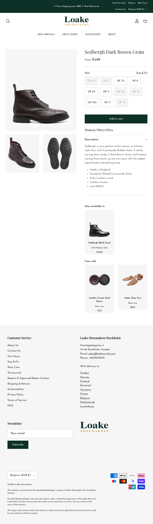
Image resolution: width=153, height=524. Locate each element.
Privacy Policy (15, 394)
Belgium (85, 398)
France (84, 394)
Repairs (131, 3)
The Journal (14, 372)
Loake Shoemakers (23, 485)
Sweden (84, 373)
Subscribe (18, 444)
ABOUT (112, 34)
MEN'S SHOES (70, 34)
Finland (84, 381)
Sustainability (15, 389)
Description (91, 139)
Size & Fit (13, 361)
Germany (85, 389)
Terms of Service (16, 400)
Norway (84, 377)
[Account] (136, 21)
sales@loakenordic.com (101, 353)
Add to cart (116, 118)
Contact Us (120, 9)
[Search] (8, 21)
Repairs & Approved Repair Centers (28, 378)
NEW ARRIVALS (46, 34)
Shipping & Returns (18, 383)
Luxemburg (87, 406)
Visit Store (13, 356)
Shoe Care (142, 3)
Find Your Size (119, 3)
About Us (12, 345)
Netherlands (87, 402)
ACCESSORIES (93, 34)
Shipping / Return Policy (99, 130)
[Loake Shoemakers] (76, 21)
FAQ (10, 405)
